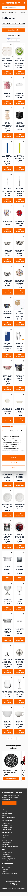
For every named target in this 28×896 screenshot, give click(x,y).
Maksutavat (5, 869)
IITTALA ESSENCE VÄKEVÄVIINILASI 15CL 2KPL (19, 693)
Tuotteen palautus (7, 852)
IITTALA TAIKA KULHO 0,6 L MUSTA (19, 251)
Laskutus (4, 839)
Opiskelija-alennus (7, 827)
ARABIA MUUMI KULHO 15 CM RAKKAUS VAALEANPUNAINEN (7, 378)
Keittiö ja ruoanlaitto (12, 12)
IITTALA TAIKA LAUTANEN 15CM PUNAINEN (19, 221)
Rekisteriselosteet (7, 856)
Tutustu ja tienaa (6, 829)
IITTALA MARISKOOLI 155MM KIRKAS (7, 599)
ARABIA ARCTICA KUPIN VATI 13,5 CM (7, 506)
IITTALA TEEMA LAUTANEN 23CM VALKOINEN (7, 410)
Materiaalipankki (6, 860)
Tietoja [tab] (23, 431)
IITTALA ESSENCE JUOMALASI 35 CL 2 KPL (7, 693)
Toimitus (4, 871)
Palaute (4, 837)
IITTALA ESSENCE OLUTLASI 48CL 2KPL (19, 599)
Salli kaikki (13, 457)
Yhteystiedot (5, 835)
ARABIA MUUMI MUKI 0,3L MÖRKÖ (19, 376)
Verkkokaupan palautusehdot (10, 873)
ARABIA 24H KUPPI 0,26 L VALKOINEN (19, 723)
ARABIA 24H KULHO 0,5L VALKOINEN (7, 723)
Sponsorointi (5, 844)
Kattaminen (22, 12)
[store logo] (11, 3)
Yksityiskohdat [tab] (14, 431)
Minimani (4, 812)
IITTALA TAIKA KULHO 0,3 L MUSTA (7, 251)
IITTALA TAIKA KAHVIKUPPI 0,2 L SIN (7, 313)
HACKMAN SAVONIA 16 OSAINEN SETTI (19, 93)
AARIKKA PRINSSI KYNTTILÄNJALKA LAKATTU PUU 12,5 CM (7, 125)
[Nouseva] (19, 35)
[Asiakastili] (21, 3)
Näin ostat (5, 866)
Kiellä (13, 467)
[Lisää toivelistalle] (11, 44)
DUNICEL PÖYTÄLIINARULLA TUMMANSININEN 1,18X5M (7, 158)
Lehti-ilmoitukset (6, 823)
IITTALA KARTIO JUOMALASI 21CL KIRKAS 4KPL (19, 629)
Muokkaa (12, 462)
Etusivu (4, 12)
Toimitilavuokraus (6, 842)
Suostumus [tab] (5, 431)
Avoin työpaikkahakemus (8, 817)
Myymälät (4, 815)
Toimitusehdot (6, 868)
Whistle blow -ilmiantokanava (10, 846)
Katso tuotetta (11, 778)
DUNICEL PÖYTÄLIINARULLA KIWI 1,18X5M (19, 157)
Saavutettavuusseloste (8, 858)
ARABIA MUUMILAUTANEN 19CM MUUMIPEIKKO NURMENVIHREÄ (19, 62)
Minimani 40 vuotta (7, 825)
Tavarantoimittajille (7, 840)
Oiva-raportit (5, 854)
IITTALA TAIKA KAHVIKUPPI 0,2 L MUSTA (7, 282)
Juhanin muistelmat (7, 813)
